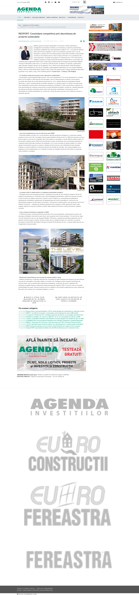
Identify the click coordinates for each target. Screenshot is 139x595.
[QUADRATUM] (96, 189)
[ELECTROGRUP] (96, 156)
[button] (117, 2)
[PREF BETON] (105, 27)
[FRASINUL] (96, 178)
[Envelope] (59, 2)
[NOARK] (96, 167)
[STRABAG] (113, 178)
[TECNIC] (86, 10)
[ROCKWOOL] (113, 79)
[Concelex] (105, 67)
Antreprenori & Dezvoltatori (30, 41)
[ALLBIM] (105, 37)
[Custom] (52, 2)
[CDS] (113, 123)
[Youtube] (55, 2)
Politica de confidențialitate (45, 588)
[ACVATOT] (113, 90)
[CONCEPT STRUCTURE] (113, 145)
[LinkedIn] (84, 41)
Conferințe (72, 17)
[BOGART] (113, 200)
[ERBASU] (96, 123)
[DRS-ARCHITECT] (96, 112)
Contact (81, 17)
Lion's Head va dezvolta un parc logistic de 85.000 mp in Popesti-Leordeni (69, 299)
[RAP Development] (113, 189)
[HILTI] (105, 47)
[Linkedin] (48, 2)
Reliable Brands (39, 17)
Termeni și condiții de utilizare (26, 588)
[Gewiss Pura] (113, 134)
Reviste (62, 17)
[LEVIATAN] (96, 200)
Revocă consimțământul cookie (27, 594)
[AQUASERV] (96, 90)
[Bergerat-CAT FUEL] (96, 79)
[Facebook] (45, 2)
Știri (19, 17)
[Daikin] (96, 101)
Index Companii (52, 17)
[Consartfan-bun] (113, 101)
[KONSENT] (96, 145)
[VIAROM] (113, 167)
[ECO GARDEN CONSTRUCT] (113, 156)
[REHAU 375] (105, 57)
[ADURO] (96, 134)
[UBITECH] (113, 112)
